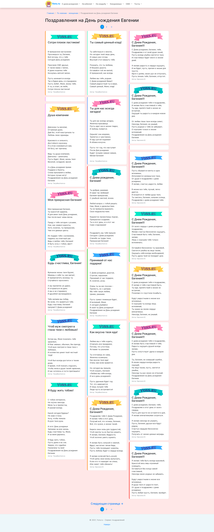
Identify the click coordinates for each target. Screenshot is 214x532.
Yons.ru (56, 3)
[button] (71, 4)
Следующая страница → (107, 503)
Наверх (107, 524)
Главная (50, 13)
